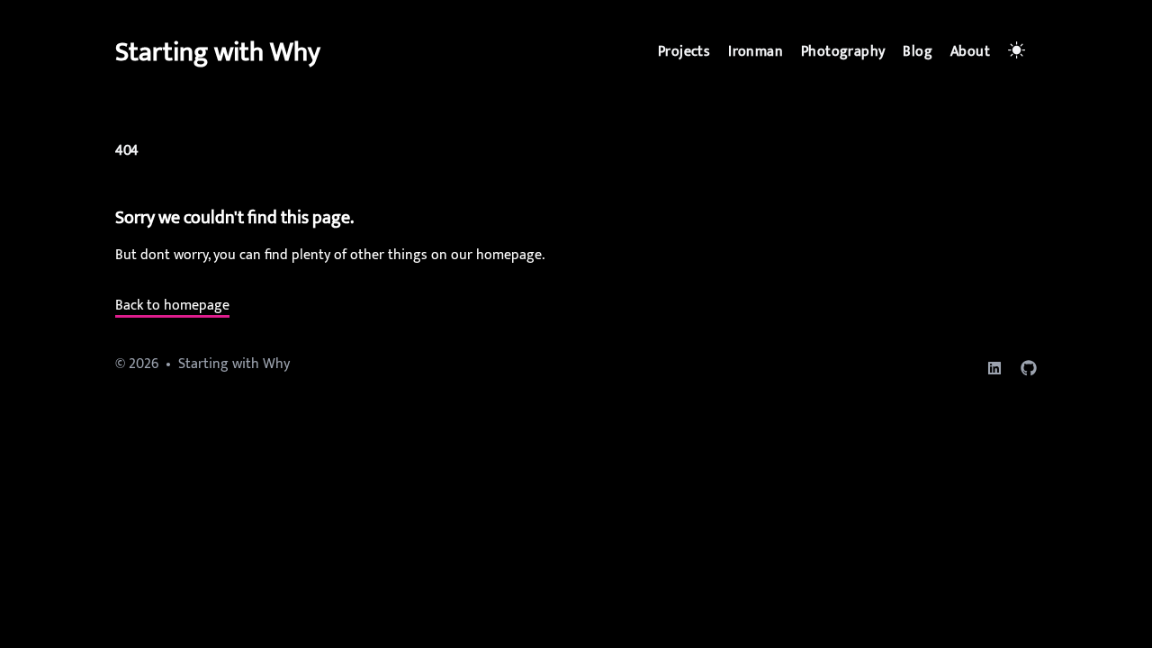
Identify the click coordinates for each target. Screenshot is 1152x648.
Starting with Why (217, 52)
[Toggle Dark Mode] (1018, 52)
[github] (1029, 368)
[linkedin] (994, 368)
